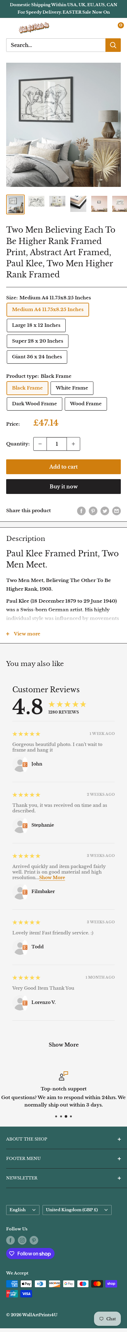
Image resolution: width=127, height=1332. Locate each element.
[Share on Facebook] (81, 510)
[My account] (103, 28)
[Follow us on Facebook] (10, 1240)
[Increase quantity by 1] (73, 443)
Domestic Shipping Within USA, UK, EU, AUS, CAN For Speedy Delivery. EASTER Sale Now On (63, 8)
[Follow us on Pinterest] (34, 1240)
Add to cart (63, 467)
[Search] (113, 45)
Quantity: (18, 444)
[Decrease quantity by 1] (40, 443)
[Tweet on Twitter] (104, 510)
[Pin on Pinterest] (93, 510)
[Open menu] (9, 28)
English (18, 1210)
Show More (52, 877)
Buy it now (64, 486)
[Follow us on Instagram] (22, 1240)
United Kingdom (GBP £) (72, 1210)
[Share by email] (116, 510)
